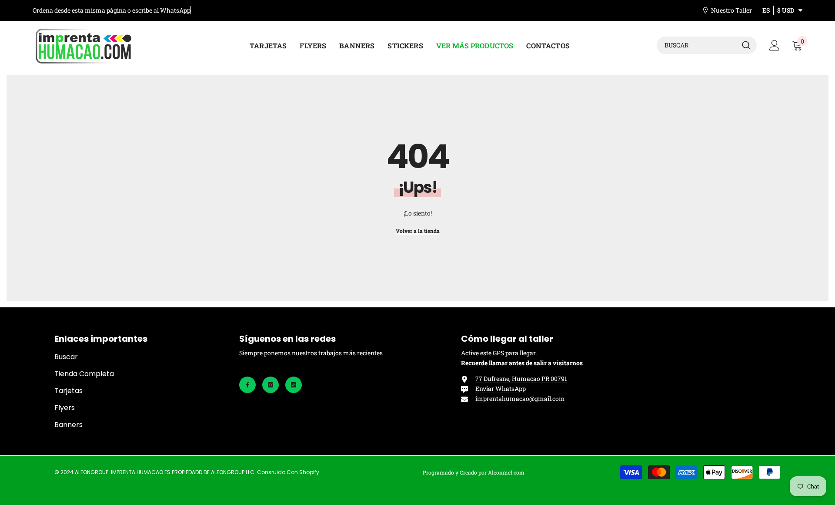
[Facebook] (247, 385)
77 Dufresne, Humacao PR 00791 (521, 378)
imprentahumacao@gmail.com (520, 398)
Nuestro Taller (731, 10)
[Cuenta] (774, 45)
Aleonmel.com (506, 472)
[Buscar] (706, 45)
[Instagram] (270, 385)
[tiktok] (293, 385)
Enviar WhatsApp (500, 388)
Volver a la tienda (418, 230)
